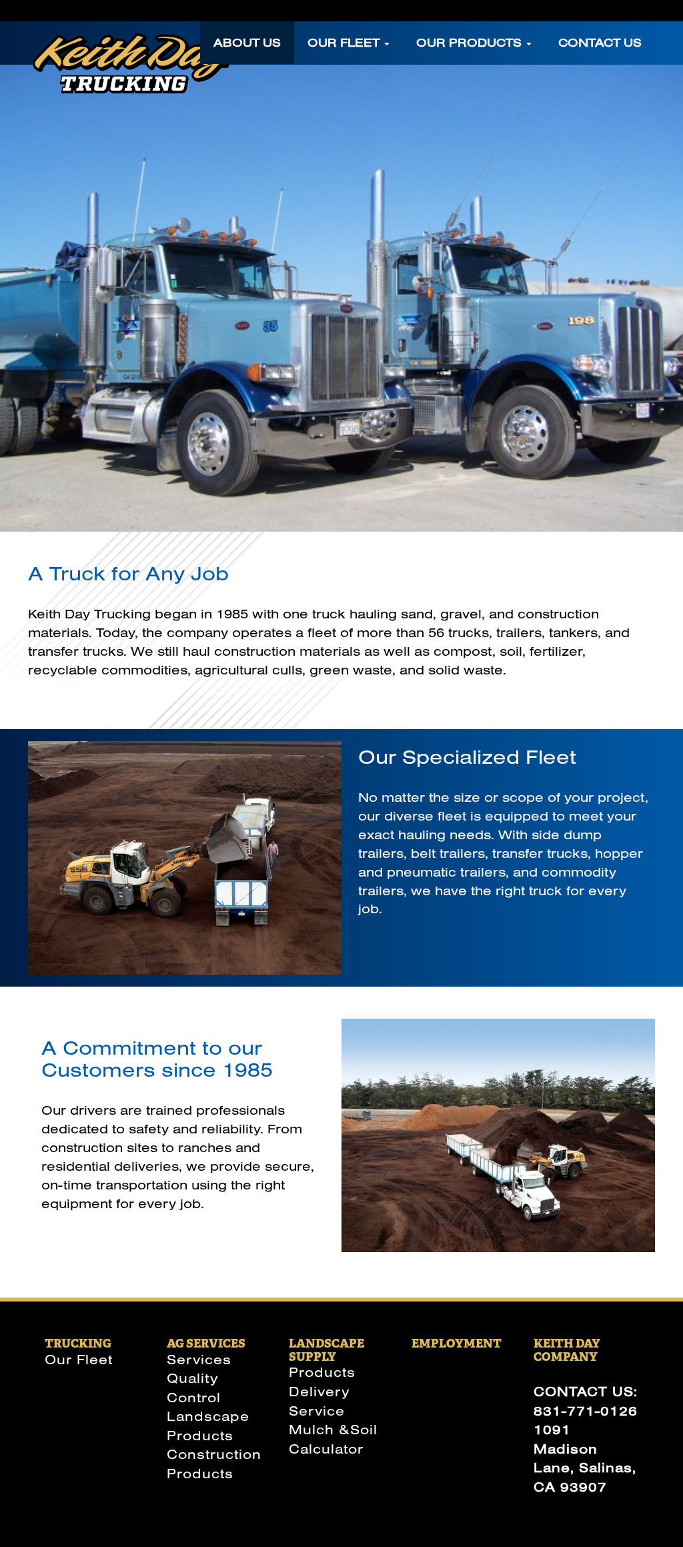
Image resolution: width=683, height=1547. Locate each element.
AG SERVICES (206, 1343)
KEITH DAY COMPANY (567, 1350)
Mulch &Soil (333, 1429)
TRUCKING (78, 1343)
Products (322, 1372)
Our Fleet (345, 42)
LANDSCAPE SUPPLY (326, 1350)
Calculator (326, 1448)
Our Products (470, 42)
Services (199, 1359)
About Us (247, 42)
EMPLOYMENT (457, 1343)
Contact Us (600, 42)
